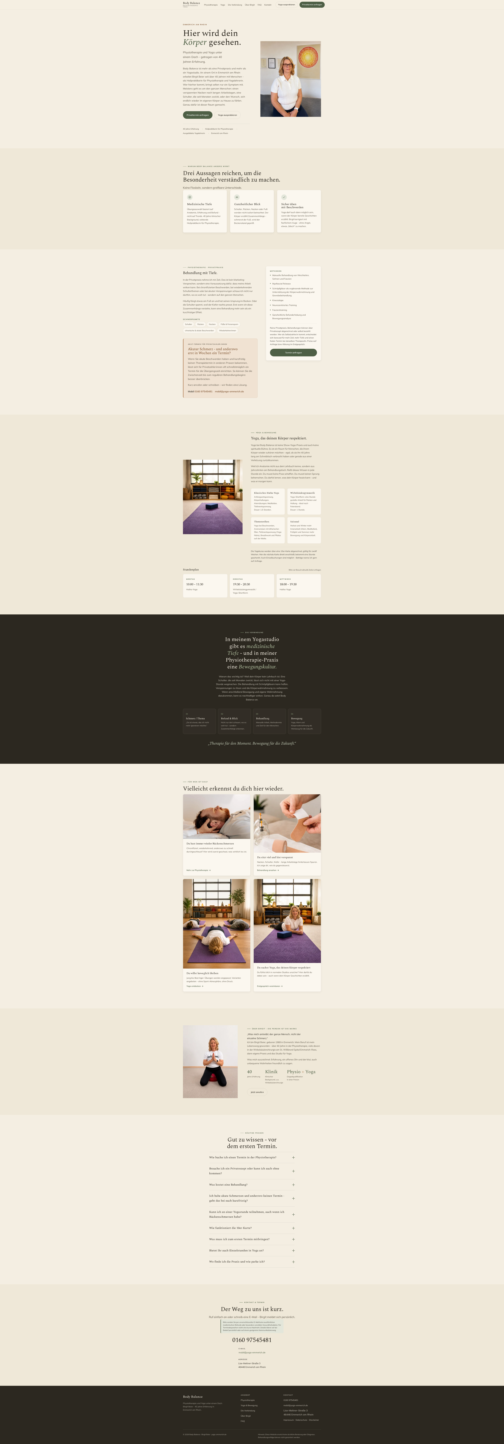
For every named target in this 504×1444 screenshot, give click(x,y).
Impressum (289, 1420)
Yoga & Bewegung (249, 1405)
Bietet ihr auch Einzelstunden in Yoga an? (236, 1250)
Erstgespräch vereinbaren (268, 986)
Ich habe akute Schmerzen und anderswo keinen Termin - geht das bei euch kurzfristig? (246, 1198)
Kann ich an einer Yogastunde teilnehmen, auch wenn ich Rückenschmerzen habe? (246, 1214)
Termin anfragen (293, 352)
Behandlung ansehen (266, 870)
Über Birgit (250, 5)
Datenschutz (301, 1420)
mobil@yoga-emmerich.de (229, 391)
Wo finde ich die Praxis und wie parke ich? (237, 1262)
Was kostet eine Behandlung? (228, 1185)
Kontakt (267, 5)
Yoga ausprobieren (286, 4)
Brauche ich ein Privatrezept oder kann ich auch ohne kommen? (244, 1171)
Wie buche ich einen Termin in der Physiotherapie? (242, 1157)
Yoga (222, 5)
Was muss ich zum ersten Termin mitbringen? (239, 1239)
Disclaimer (314, 1420)
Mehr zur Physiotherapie (197, 870)
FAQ (259, 5)
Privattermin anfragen (312, 4)
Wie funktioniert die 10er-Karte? (230, 1228)
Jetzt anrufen (257, 1092)
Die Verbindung (235, 5)
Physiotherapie (211, 5)
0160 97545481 (203, 391)
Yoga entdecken (194, 986)
